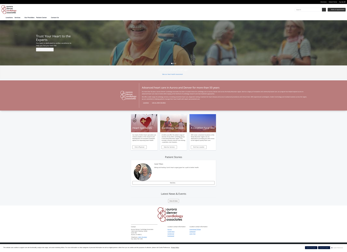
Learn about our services (44, 49)
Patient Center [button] (41, 18)
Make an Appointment (337, 9)
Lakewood (192, 231)
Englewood (171, 236)
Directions (324, 2)
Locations (9, 18)
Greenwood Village (195, 229)
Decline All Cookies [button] (311, 247)
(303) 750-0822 (142, 237)
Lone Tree (192, 234)
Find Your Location (198, 147)
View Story (172, 182)
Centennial (171, 234)
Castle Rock (171, 231)
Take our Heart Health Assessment (172, 74)
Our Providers (29, 18)
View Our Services (169, 147)
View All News (173, 201)
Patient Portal (333, 2)
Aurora (170, 229)
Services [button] (18, 18)
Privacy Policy (175, 247)
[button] (337, 247)
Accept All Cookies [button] (324, 247)
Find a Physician (139, 147)
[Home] (2, 17)
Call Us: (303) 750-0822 (159, 103)
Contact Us (55, 18)
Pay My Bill (342, 2)
